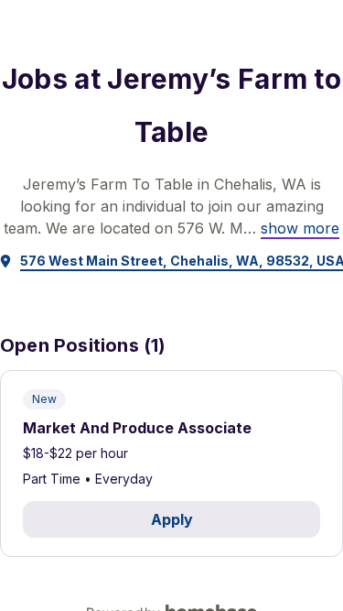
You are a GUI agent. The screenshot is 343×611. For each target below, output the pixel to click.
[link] (300, 228)
